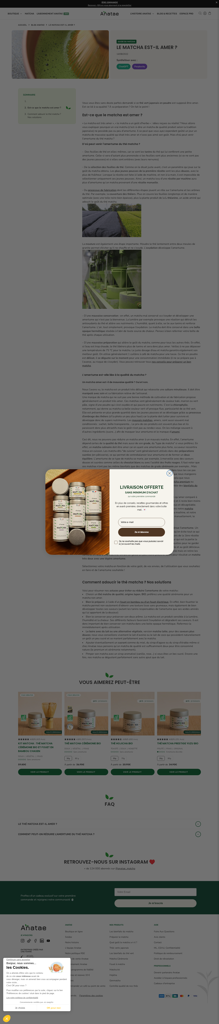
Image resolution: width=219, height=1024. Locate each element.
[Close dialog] (169, 473)
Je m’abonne (142, 532)
